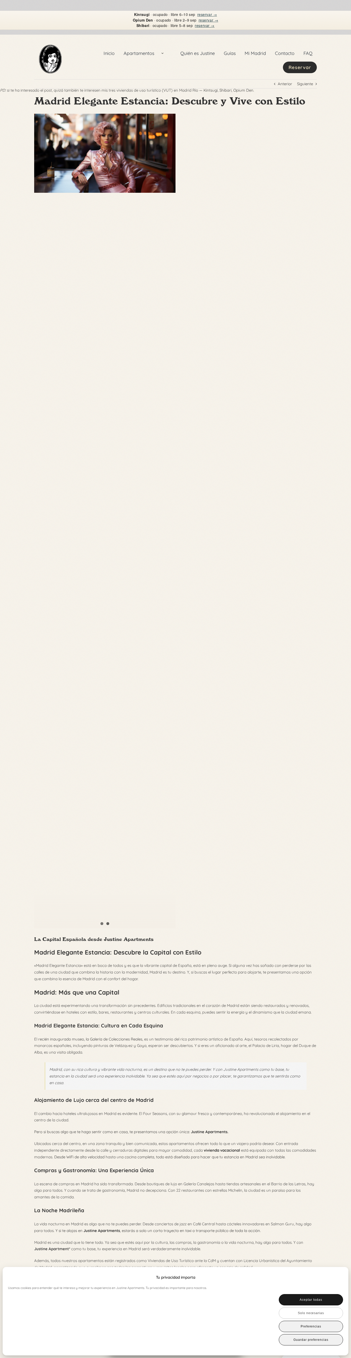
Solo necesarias (311, 1313)
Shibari (225, 90)
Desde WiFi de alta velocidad (79, 1156)
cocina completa (139, 1156)
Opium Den (243, 90)
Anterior (285, 83)
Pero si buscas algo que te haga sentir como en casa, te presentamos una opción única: (131, 1131)
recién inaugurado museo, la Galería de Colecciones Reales (90, 1039)
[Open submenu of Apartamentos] (162, 53)
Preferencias (311, 1326)
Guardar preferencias (310, 1340)
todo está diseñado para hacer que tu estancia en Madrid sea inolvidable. (220, 1156)
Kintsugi (211, 90)
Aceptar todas (311, 1300)
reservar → (207, 14)
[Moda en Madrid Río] (105, 153)
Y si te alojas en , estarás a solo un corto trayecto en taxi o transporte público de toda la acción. (158, 1230)
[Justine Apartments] (50, 39)
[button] (336, 1277)
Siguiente (305, 83)
